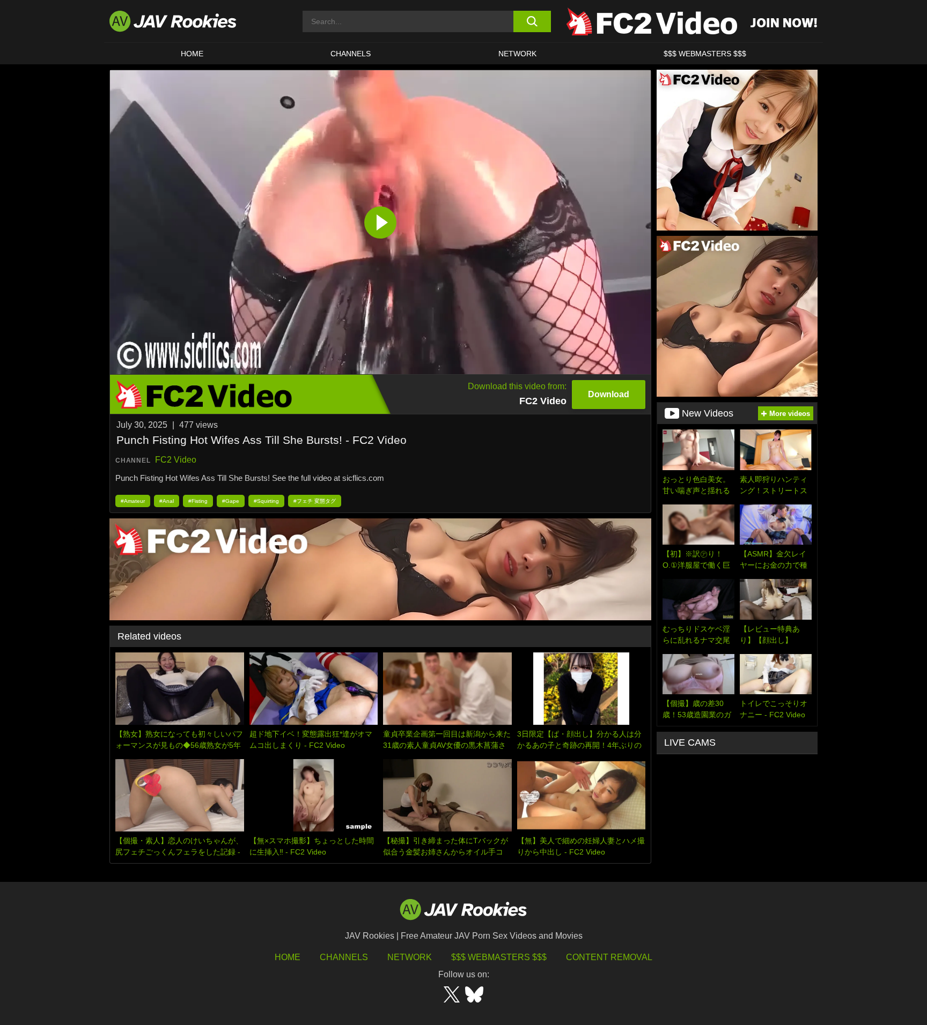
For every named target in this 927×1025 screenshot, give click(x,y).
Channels (350, 53)
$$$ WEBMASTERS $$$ (705, 53)
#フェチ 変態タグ (314, 501)
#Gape (230, 501)
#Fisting (198, 501)
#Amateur (133, 501)
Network (517, 53)
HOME (192, 53)
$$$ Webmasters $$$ (499, 957)
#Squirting (266, 501)
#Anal (166, 501)
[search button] (531, 21)
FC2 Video (175, 459)
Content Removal (609, 957)
